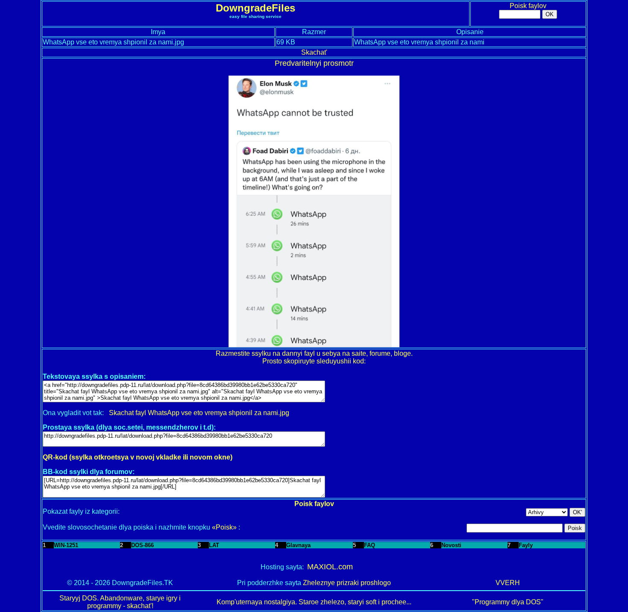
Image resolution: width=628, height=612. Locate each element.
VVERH (508, 582)
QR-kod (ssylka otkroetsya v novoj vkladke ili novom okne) (137, 457)
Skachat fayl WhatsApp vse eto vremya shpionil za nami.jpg (199, 412)
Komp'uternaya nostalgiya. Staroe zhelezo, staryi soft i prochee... (314, 602)
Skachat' (314, 52)
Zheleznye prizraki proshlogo (347, 582)
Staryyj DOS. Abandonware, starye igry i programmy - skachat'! (120, 601)
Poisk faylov (528, 5)
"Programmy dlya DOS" (507, 602)
